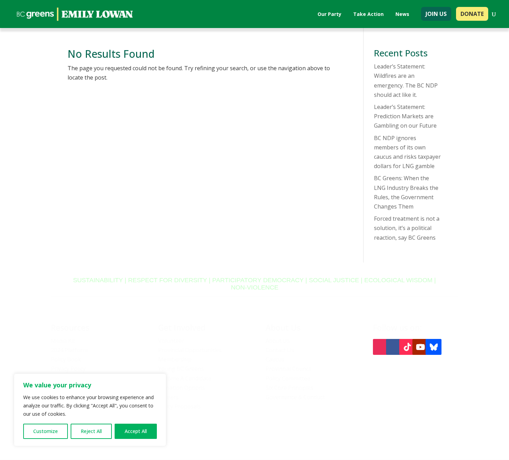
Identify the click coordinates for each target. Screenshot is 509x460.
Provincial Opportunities (190, 350)
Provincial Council (288, 368)
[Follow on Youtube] (420, 347)
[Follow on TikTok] (407, 347)
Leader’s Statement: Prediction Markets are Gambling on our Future (405, 116)
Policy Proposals (179, 406)
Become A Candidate (184, 378)
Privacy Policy (68, 368)
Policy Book (66, 359)
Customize (45, 431)
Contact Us (280, 350)
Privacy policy (352, 434)
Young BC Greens (181, 368)
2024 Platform (69, 350)
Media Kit (63, 340)
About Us (278, 340)
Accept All (136, 431)
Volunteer (171, 340)
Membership (174, 359)
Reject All (91, 431)
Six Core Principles (289, 388)
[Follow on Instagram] (381, 347)
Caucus (275, 359)
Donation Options (181, 388)
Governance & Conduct (295, 397)
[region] (90, 410)
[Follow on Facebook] (394, 347)
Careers (168, 397)
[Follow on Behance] (433, 347)
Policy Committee (288, 378)
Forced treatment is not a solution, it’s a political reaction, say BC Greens (406, 228)
